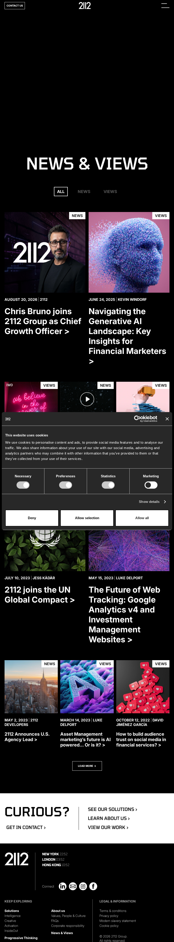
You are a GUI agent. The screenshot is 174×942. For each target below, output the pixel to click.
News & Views (62, 933)
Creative (10, 921)
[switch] (65, 485)
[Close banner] (167, 418)
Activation (11, 926)
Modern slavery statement (117, 921)
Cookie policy (108, 926)
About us (58, 911)
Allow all (142, 518)
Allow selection (87, 518)
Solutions (12, 911)
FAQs (55, 921)
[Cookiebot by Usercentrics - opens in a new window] (137, 418)
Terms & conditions (112, 911)
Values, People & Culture (68, 916)
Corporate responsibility (67, 926)
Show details (149, 502)
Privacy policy (108, 916)
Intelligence (13, 916)
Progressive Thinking (21, 938)
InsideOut (11, 931)
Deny (32, 518)
